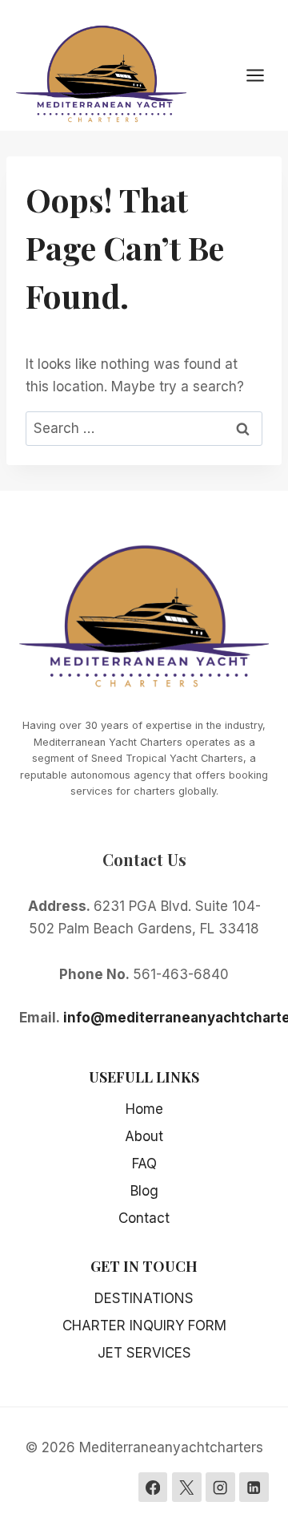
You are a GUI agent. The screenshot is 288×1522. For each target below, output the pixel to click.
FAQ (144, 1164)
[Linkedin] (254, 1487)
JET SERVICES (144, 1353)
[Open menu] (263, 75)
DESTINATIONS (144, 1298)
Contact (144, 1218)
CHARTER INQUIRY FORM (144, 1326)
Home (144, 1109)
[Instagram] (220, 1487)
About (144, 1136)
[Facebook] (153, 1487)
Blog (144, 1191)
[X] (187, 1487)
